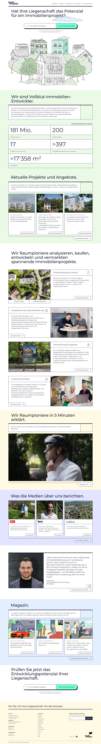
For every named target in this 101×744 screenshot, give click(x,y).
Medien (39, 726)
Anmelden (89, 718)
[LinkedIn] (77, 736)
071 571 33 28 (50, 584)
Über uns (40, 731)
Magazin (40, 724)
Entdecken (40, 720)
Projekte (40, 717)
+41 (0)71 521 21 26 (12, 718)
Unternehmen (41, 729)
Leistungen (40, 722)
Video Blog (40, 727)
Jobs (39, 736)
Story (39, 732)
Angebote (40, 715)
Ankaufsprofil (41, 719)
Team (39, 734)
